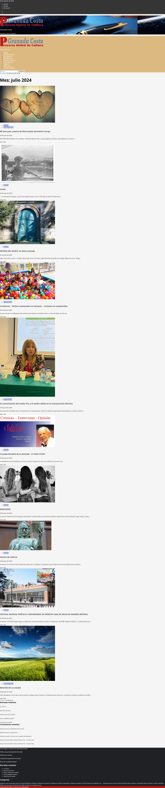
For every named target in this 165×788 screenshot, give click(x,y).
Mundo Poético (8, 127)
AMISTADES (5, 509)
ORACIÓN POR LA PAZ (17, 729)
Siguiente (10, 700)
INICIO (5, 53)
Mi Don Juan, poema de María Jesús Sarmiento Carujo (25, 131)
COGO (3, 189)
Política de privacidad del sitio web (11, 752)
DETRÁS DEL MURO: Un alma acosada (17, 251)
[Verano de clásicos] (25, 550)
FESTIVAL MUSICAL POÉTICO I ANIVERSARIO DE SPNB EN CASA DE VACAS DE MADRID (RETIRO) (44, 614)
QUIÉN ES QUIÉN (8, 55)
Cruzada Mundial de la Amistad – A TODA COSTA (22, 454)
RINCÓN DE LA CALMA (10, 687)
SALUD (28, 785)
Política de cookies (6, 755)
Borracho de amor (5, 710)
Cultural (6, 125)
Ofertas (145, 783)
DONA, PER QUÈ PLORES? (7, 714)
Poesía (15, 785)
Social (39, 785)
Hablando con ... (98, 783)
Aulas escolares (20, 783)
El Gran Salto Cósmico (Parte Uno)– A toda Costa (19, 740)
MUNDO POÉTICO (9, 60)
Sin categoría (7, 302)
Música (129, 783)
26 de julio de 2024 (6, 618)
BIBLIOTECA (7, 66)
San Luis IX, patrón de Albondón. (22, 736)
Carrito (5, 4)
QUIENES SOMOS (9, 68)
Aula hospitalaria (11, 783)
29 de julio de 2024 (6, 255)
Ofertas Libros (4, 785)
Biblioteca (28, 783)
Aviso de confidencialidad (8, 762)
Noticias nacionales (137, 783)
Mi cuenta (6, 8)
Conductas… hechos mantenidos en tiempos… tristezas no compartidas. (34, 306)
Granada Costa (6, 30)
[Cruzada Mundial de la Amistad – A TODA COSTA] (27, 447)
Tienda (5, 6)
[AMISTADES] (27, 502)
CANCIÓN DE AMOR (6, 722)
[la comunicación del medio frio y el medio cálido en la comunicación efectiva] (27, 396)
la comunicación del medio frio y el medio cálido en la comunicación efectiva (36, 403)
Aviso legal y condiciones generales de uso (14, 749)
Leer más (3, 142)
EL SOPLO (3, 706)
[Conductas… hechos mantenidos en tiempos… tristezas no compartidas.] (27, 299)
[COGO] (27, 182)
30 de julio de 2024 (6, 135)
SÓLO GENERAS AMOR (7, 718)
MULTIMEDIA (7, 57)
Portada (2, 73)
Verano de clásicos (8, 557)
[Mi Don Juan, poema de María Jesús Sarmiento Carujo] (27, 122)
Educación (90, 783)
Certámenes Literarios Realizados (59, 783)
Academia (3, 783)
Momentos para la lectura (110, 783)
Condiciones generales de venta (10, 758)
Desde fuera (14, 732)
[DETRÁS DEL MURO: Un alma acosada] (27, 244)
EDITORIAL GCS (8, 62)
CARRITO (6, 64)
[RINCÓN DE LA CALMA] (27, 680)
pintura (11, 785)
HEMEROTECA (8, 58)
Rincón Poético (21, 785)
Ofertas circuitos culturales (156, 783)
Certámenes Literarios (43, 783)
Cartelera (34, 783)
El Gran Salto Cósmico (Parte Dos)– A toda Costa (19, 743)
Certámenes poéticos (76, 783)
